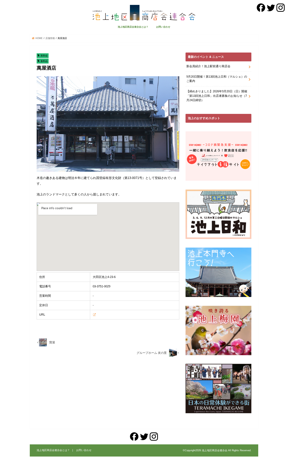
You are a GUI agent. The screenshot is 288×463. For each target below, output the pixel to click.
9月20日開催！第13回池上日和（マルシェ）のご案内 (216, 79)
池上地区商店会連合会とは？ (133, 26)
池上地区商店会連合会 (214, 450)
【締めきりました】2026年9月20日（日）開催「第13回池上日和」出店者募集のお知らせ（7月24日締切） (216, 96)
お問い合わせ (163, 26)
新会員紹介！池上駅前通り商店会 (208, 66)
